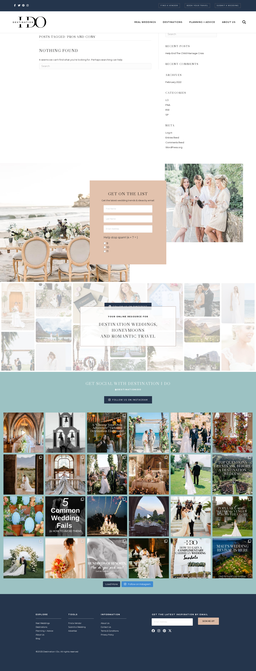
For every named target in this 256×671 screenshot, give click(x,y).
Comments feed (174, 142)
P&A (167, 104)
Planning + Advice (202, 22)
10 (107, 247)
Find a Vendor (169, 5)
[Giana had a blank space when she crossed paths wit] (23, 558)
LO (167, 100)
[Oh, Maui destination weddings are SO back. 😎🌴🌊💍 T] (232, 558)
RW (167, 109)
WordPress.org (173, 147)
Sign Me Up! (208, 621)
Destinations (172, 22)
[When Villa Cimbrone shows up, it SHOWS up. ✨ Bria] (23, 433)
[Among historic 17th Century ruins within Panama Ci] (149, 558)
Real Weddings (145, 22)
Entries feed (172, 137)
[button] (153, 630)
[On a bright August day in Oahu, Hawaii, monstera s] (107, 474)
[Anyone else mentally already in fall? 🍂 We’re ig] (232, 433)
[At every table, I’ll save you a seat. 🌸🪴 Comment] (23, 516)
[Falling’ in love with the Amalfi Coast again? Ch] (149, 516)
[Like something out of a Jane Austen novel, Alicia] (149, 474)
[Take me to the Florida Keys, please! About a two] (149, 433)
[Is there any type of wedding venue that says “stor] (232, 516)
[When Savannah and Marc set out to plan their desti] (23, 474)
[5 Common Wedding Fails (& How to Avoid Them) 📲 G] (65, 516)
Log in (168, 132)
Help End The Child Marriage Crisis (184, 53)
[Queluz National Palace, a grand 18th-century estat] (65, 474)
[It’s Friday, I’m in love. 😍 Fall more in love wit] (191, 516)
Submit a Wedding (228, 5)
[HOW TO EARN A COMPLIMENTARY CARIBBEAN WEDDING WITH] (191, 558)
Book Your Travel (197, 5)
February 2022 (173, 82)
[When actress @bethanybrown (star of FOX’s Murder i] (107, 433)
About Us (228, 22)
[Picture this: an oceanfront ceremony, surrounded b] (107, 558)
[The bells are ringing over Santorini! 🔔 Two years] (65, 433)
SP (167, 114)
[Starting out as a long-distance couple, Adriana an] (65, 558)
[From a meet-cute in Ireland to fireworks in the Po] (107, 516)
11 (107, 251)
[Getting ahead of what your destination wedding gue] (232, 474)
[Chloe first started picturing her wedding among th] (191, 474)
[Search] (241, 22)
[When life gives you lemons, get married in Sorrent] (191, 433)
